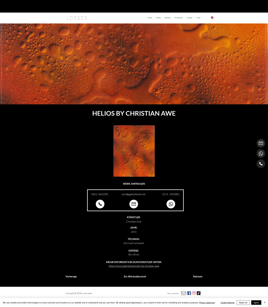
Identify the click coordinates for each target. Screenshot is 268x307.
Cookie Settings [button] (227, 302)
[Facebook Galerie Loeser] (189, 293)
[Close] (264, 302)
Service (145, 293)
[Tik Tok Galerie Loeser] (198, 293)
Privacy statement (207, 302)
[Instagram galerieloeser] (194, 293)
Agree (256, 302)
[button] (198, 17)
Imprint (126, 293)
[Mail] (261, 143)
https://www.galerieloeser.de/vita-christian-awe (134, 265)
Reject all (243, 302)
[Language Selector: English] (215, 17)
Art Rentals (135, 293)
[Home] (261, 163)
